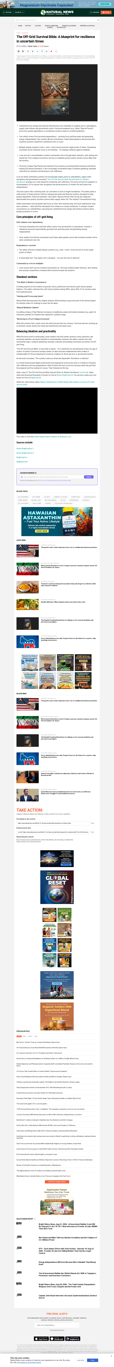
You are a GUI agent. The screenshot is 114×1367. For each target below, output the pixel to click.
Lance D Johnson (54, 563)
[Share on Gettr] (51, 51)
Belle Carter (32, 46)
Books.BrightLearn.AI (65, 375)
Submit (88, 477)
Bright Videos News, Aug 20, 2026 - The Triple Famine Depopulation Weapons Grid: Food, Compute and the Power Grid (67, 1285)
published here (52, 1351)
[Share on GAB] (47, 51)
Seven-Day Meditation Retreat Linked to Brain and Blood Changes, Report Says (43, 1077)
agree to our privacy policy (31, 1362)
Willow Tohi (52, 545)
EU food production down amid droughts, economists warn (36, 1154)
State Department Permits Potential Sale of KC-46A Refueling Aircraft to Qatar (44, 1087)
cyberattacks (67, 56)
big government (26, 56)
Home (20, 26)
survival (86, 58)
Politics (28, 26)
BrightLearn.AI (35, 378)
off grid (41, 58)
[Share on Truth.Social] (42, 51)
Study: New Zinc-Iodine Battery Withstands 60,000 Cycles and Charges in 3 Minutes (45, 1125)
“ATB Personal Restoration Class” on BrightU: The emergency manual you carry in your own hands (50, 1109)
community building (55, 56)
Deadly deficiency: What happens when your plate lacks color (63, 602)
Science (50, 27)
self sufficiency (68, 58)
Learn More (80, 1360)
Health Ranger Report (24, 1219)
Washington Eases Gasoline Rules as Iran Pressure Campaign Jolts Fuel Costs (43, 1176)
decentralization (78, 56)
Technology (61, 27)
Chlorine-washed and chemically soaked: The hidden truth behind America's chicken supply (48, 1082)
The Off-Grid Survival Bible (63, 503)
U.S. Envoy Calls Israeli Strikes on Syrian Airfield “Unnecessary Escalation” (41, 1071)
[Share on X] (33, 51)
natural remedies (32, 58)
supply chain (78, 58)
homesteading (89, 56)
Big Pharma (36, 56)
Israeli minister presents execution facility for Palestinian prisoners (39, 1093)
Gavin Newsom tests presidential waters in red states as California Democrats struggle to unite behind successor (65, 792)
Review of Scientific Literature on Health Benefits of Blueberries (38, 1165)
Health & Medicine (51, 26)
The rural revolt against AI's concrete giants (31, 1104)
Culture (38, 26)
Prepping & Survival (87, 26)
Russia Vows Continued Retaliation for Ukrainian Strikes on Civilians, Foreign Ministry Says (47, 1058)
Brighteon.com (22, 462)
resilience (58, 58)
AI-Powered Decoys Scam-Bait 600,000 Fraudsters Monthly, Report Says (41, 1048)
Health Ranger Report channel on (52, 437)
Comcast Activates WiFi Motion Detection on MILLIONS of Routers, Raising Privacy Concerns (49, 1114)
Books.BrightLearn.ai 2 (25, 453)
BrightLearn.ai (21, 457)
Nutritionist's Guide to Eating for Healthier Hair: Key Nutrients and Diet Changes (44, 1120)
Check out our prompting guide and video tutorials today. (54, 480)
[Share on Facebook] (28, 51)
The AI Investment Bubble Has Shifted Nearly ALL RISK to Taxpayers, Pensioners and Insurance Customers (67, 1274)
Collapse (25, 33)
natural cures (21, 58)
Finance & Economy (69, 26)
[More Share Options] (56, 51)
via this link (84, 372)
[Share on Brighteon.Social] (18, 51)
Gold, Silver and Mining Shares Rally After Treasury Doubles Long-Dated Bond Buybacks (46, 1131)
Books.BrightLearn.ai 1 (25, 448)
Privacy (61, 1345)
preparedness (50, 58)
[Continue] (76, 1325)
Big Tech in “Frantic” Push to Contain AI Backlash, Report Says (38, 1042)
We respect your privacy (57, 1330)
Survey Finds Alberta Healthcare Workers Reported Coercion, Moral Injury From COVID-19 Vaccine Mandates (54, 1160)
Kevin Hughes (53, 636)
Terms (66, 1345)
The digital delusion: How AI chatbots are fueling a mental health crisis (40, 1171)
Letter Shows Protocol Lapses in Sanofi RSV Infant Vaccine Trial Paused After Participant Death (49, 1149)
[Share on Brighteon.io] (23, 51)
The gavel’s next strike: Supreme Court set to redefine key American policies (69, 547)
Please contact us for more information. (28, 841)
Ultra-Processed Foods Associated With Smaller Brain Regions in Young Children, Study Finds (48, 1143)
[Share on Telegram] (37, 51)
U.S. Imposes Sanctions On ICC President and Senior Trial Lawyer (39, 1053)
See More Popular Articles (57, 1182)
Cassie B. (52, 581)
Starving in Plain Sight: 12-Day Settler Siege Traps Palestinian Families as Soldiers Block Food (48, 1098)
